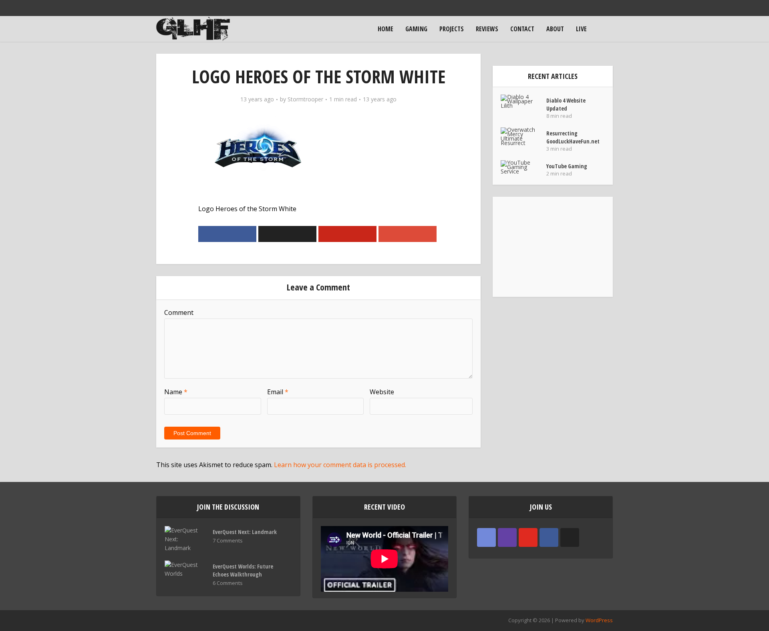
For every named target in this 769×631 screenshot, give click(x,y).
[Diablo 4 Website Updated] (523, 101)
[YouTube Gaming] (523, 166)
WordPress (599, 620)
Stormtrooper (305, 99)
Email (277, 391)
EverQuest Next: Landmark (245, 532)
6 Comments (228, 583)
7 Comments (228, 540)
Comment (178, 312)
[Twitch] (507, 537)
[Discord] (486, 537)
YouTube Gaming (566, 166)
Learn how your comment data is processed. (340, 464)
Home (385, 28)
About (555, 28)
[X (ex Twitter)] (569, 537)
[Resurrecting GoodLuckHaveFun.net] (523, 136)
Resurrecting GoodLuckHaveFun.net (573, 137)
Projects (451, 28)
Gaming (416, 28)
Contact (522, 28)
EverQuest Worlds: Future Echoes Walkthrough (243, 570)
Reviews (487, 28)
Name (175, 391)
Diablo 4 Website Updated (566, 104)
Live (581, 28)
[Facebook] (549, 537)
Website (382, 391)
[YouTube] (528, 537)
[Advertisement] (553, 247)
